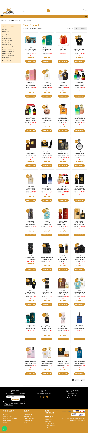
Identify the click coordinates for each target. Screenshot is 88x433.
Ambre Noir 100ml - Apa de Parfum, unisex (47, 327)
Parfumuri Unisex (6, 53)
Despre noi (5, 414)
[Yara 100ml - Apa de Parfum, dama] (63, 318)
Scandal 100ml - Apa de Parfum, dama (30, 84)
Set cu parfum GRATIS (7, 57)
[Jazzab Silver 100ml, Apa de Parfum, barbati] (31, 214)
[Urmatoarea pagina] (84, 380)
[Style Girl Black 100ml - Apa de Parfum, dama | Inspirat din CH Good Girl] (47, 144)
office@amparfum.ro (73, 398)
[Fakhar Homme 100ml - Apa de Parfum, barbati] (79, 144)
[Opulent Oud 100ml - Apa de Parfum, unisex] (79, 40)
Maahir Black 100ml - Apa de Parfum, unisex (47, 258)
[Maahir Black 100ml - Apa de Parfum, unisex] (47, 248)
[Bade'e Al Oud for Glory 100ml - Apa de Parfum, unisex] (63, 144)
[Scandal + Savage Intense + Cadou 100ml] (79, 75)
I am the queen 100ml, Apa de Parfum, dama (30, 188)
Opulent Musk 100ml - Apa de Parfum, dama (46, 84)
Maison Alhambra (79, 360)
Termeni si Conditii (7, 416)
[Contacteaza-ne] (86, 16)
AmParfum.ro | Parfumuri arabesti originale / (12, 20)
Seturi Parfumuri (6, 59)
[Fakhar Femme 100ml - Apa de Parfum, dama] (47, 110)
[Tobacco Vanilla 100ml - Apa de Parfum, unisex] (31, 144)
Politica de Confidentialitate (10, 418)
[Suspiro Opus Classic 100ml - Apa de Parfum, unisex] (31, 283)
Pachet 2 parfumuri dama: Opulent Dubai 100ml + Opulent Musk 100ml (79, 293)
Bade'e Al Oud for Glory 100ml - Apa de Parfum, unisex (63, 154)
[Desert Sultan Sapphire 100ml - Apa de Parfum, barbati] (79, 318)
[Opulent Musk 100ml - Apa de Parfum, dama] (47, 75)
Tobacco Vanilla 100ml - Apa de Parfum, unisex (30, 154)
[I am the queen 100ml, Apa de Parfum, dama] (31, 179)
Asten (46, 186)
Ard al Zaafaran (30, 186)
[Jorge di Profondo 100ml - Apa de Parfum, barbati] (79, 352)
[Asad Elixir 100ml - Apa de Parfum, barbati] (31, 248)
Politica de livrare (7, 420)
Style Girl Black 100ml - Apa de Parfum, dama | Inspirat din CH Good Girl (47, 154)
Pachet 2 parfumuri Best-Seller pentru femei (47, 362)
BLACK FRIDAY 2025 (7, 33)
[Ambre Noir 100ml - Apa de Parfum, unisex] (47, 318)
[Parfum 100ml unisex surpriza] (63, 40)
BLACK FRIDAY (6, 31)
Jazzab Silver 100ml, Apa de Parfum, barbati (30, 223)
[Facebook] (40, 396)
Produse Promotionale (8, 55)
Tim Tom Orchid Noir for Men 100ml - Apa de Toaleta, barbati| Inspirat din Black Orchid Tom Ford (79, 223)
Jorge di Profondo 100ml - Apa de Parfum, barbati (79, 362)
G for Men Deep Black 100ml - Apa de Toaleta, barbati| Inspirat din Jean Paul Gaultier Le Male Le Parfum (79, 188)
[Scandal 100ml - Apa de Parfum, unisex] (47, 40)
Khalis (63, 47)
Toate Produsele (27, 20)
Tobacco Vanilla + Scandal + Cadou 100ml (30, 119)
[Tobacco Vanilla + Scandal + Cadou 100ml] (31, 110)
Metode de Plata (28, 414)
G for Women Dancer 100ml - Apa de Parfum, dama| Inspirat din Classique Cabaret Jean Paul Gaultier (63, 223)
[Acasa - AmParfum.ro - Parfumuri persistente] (9, 11)
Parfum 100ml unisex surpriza (63, 50)
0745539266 (73, 395)
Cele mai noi (5, 35)
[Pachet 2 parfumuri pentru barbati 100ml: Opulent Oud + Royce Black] (79, 248)
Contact (5, 422)
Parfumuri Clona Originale (8, 46)
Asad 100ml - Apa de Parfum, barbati (46, 293)
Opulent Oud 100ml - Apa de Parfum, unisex (79, 50)
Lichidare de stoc (6, 38)
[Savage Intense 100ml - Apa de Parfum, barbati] (47, 179)
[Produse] (2, 16)
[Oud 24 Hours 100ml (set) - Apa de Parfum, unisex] (63, 248)
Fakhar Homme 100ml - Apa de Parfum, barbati (79, 154)
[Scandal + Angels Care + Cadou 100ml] (63, 179)
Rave (47, 325)
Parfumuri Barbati (6, 44)
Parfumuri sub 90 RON (8, 51)
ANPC (25, 422)
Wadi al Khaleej (63, 117)
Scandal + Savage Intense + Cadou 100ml (79, 84)
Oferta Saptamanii (7, 40)
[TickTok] (44, 396)
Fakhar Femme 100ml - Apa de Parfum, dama (46, 119)
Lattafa (30, 47)
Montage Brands (47, 152)
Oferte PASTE (5, 42)
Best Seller (5, 29)
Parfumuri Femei (6, 48)
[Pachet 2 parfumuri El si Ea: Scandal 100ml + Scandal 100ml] (79, 110)
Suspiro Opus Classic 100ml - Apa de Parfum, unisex (30, 293)
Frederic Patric (46, 47)
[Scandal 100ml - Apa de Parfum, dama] (31, 75)
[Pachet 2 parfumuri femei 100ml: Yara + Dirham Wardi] (31, 352)
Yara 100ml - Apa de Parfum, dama (63, 327)
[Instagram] (47, 396)
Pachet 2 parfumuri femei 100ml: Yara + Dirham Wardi (30, 362)
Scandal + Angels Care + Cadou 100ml (63, 188)
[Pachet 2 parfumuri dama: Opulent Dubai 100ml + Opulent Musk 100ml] (79, 283)
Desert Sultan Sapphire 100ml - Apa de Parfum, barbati (79, 327)
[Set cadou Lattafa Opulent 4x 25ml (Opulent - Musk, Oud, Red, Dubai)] (31, 40)
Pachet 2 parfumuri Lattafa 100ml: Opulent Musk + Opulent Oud (63, 84)
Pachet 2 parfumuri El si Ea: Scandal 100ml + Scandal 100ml (79, 119)
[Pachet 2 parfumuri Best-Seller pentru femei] (47, 352)
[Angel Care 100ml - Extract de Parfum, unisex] (63, 110)
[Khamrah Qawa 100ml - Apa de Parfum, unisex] (63, 283)
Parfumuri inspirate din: (8, 49)
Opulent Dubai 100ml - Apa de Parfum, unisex (46, 223)
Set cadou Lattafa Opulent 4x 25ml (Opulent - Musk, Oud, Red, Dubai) (30, 50)
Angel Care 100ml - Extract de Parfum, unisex (63, 119)
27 (81, 380)
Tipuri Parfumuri (6, 61)
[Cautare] (48, 10)
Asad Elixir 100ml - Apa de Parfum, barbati (30, 258)
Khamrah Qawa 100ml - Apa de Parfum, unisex (63, 293)
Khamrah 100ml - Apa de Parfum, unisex (63, 362)
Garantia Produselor (29, 418)
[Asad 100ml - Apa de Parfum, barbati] (47, 283)
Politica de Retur (28, 416)
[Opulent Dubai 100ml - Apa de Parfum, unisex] (47, 214)
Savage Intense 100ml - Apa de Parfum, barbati (47, 188)
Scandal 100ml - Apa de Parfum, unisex (46, 50)
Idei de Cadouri (6, 36)
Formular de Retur (28, 420)
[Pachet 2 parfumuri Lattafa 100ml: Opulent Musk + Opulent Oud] (63, 75)
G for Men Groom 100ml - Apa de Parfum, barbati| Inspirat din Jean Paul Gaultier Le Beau (30, 327)
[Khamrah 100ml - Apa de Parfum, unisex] (63, 352)
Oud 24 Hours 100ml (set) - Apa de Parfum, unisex (63, 258)
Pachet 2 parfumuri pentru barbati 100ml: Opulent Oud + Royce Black (79, 258)
